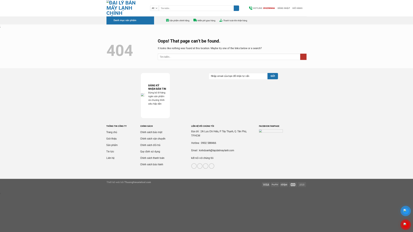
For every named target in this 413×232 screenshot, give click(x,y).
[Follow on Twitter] (205, 166)
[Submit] (236, 8)
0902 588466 (208, 143)
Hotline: (264, 8)
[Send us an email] (211, 166)
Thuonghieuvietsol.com (137, 182)
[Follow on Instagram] (199, 166)
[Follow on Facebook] (194, 166)
